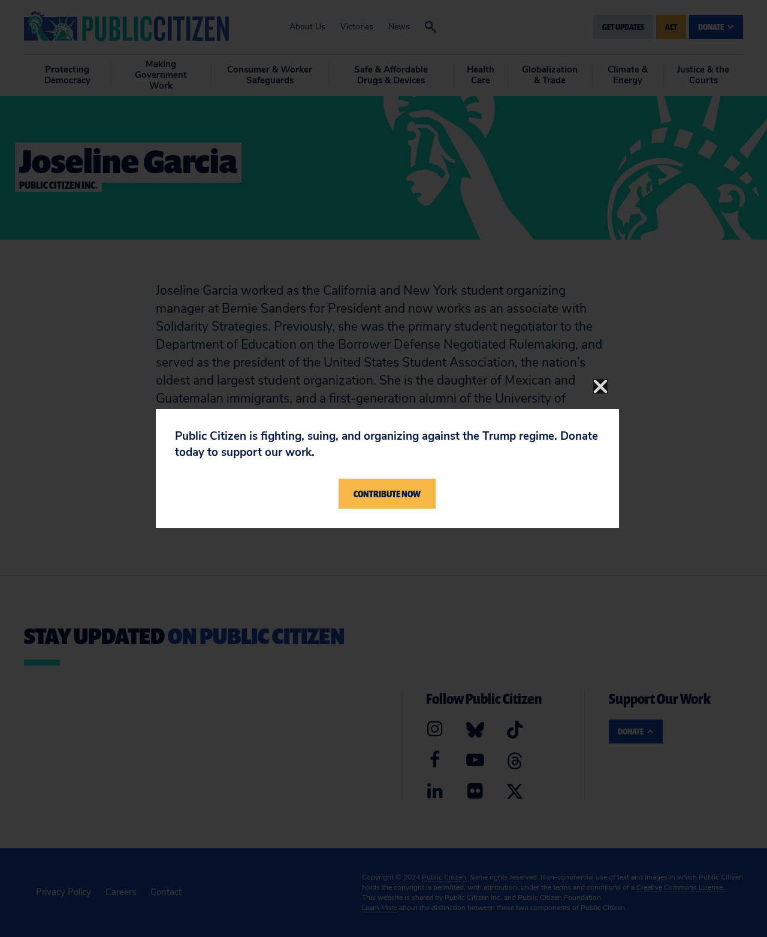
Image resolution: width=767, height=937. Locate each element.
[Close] (600, 386)
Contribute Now (387, 493)
